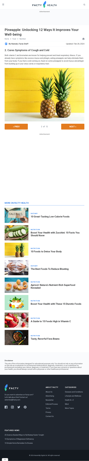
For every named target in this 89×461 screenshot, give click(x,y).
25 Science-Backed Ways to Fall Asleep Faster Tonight (24, 435)
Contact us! (23, 397)
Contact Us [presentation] (50, 416)
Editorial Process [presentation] (52, 404)
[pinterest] (25, 407)
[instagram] (12, 407)
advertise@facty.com (12, 400)
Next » (72, 126)
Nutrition (23, 39)
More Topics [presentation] (69, 408)
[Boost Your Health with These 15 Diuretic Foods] (16, 302)
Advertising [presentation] (50, 396)
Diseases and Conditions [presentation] (74, 392)
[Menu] (3, 4)
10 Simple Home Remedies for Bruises (19, 443)
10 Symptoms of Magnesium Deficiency (19, 439)
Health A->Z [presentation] (69, 400)
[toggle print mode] (83, 39)
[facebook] (6, 407)
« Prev (16, 126)
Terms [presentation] (48, 408)
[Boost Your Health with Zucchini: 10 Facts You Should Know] (16, 232)
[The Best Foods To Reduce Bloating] (16, 267)
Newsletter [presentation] (50, 400)
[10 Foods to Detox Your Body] (16, 250)
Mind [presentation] (67, 404)
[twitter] (18, 407)
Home (7, 39)
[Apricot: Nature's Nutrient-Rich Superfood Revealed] (16, 285)
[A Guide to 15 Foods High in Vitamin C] (16, 320)
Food (14, 39)
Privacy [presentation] (48, 412)
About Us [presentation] (49, 392)
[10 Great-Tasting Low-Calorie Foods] (16, 215)
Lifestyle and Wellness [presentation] (73, 396)
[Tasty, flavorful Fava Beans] (16, 337)
